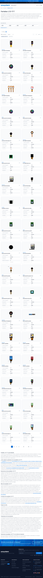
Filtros (4, 31)
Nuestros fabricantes (26, 565)
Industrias (24, 567)
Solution (24, 563)
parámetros (4, 461)
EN (36, 2)
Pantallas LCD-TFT (4, 36)
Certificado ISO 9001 (39, 576)
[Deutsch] (36, 572)
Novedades (14, 563)
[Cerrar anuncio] (42, 1)
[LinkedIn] (34, 555)
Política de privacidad (28, 576)
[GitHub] (41, 555)
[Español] (39, 572)
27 (23, 446)
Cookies (33, 576)
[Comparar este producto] (19, 50)
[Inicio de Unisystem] (5, 5)
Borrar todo (11, 36)
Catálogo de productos (5, 561)
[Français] (37, 572)
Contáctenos (37, 542)
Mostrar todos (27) (3, 27)
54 (28, 446)
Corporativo (14, 565)
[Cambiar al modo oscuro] (26, 2)
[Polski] (35, 572)
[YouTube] (38, 555)
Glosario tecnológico (15, 567)
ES (41, 2)
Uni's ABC (13, 561)
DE (39, 2)
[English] (33, 572)
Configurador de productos (4, 564)
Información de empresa (27, 561)
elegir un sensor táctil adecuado (21, 465)
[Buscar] (39, 5)
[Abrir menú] (41, 5)
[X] (39, 555)
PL (37, 2)
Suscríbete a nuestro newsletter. (33, 0)
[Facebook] (36, 555)
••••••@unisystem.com (13, 2)
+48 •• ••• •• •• (4, 2)
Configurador (31, 2)
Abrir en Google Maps (38, 565)
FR (40, 2)
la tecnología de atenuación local (30, 503)
